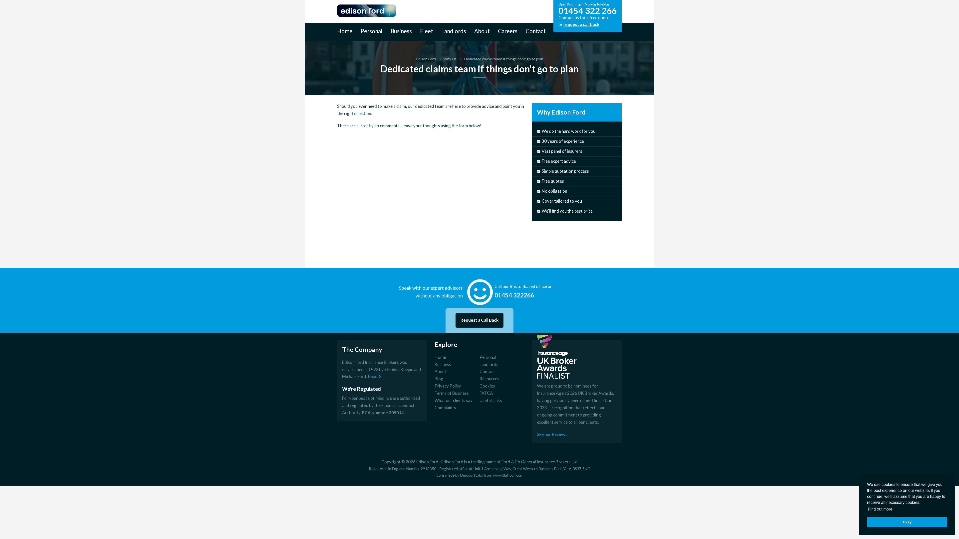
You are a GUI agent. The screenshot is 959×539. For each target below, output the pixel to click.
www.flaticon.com (508, 475)
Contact (536, 31)
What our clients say (454, 400)
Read (373, 376)
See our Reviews (552, 434)
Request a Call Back (479, 320)
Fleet (426, 31)
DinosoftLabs (471, 475)
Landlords (453, 31)
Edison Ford (426, 59)
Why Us (450, 59)
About (482, 31)
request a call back (581, 24)
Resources (489, 378)
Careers (507, 31)
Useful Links (491, 400)
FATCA (486, 393)
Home (344, 31)
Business (401, 31)
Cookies (487, 386)
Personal (371, 31)
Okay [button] (907, 522)
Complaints (445, 407)
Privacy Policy (448, 386)
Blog (439, 378)
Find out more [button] (880, 509)
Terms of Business (452, 393)
